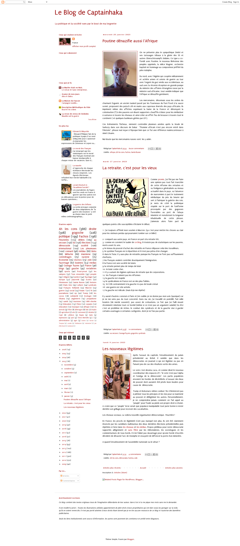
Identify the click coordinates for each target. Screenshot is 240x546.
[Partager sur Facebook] (157, 148)
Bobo (94, 251)
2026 (64, 349)
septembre (69, 373)
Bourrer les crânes (69, 110)
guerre (62, 291)
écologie (88, 296)
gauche (75, 268)
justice (77, 277)
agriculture (65, 312)
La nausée (77, 165)
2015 (64, 440)
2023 (64, 361)
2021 (64, 417)
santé (65, 301)
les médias (141, 427)
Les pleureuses (88, 248)
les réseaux (128, 427)
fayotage (88, 277)
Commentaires (68, 481)
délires (81, 240)
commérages (65, 257)
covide (70, 323)
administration (64, 320)
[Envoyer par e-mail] (149, 148)
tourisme (77, 301)
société (84, 245)
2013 (64, 448)
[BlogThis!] (152, 148)
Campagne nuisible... (70, 103)
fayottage (64, 263)
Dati (87, 310)
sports (67, 271)
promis (161, 179)
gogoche (134, 333)
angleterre (75, 299)
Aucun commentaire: (137, 148)
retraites (91, 312)
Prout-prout (82, 271)
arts (73, 312)
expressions (63, 318)
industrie (88, 323)
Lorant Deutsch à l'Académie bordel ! (81, 186)
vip (75, 293)
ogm (75, 320)
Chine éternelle (83, 318)
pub (72, 318)
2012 (64, 452)
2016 (64, 437)
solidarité (74, 296)
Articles (65, 476)
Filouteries (64, 240)
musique (75, 307)
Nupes (81, 315)
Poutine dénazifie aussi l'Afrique (130, 41)
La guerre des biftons (82, 204)
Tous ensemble (78, 274)
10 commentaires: (135, 329)
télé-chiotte (91, 301)
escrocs (78, 260)
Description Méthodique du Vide (76, 107)
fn (91, 291)
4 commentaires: (135, 454)
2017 (64, 433)
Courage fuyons (124, 333)
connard (69, 251)
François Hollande (71, 288)
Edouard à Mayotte (81, 131)
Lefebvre (71, 315)
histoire (93, 282)
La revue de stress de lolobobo (75, 114)
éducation (67, 304)
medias (92, 263)
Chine (78, 304)
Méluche (69, 254)
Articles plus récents (112, 468)
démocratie (123, 458)
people (93, 274)
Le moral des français (82, 148)
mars (66, 388)
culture (80, 285)
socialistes (91, 268)
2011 (64, 456)
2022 (64, 413)
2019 (64, 425)
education (63, 307)
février (67, 392)
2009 (64, 464)
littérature (78, 323)
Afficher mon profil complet (84, 46)
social (72, 291)
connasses (81, 312)
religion (66, 277)
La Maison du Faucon (71, 101)
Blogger (130, 539)
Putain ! (82, 291)
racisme (85, 257)
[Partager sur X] (154, 148)
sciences (70, 326)
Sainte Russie (136, 152)
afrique (112, 152)
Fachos (127, 152)
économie (63, 260)
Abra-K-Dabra (67, 96)
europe (62, 280)
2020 (64, 421)
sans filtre (133, 430)
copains (89, 304)
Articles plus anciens (174, 468)
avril (66, 384)
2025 (64, 353)
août (66, 377)
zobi (135, 458)
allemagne (78, 310)
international (65, 248)
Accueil (143, 468)
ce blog (137, 242)
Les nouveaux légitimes (122, 348)
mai (66, 380)
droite (92, 229)
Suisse (91, 320)
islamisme (86, 254)
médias (82, 251)
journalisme (63, 293)
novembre (68, 365)
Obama (62, 299)
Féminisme (63, 282)
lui (74, 242)
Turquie (61, 323)
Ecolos (89, 280)
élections (86, 242)
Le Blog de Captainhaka (89, 12)
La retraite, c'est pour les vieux (129, 168)
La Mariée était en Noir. (72, 88)
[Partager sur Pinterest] (159, 148)
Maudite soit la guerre (70, 116)
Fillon (70, 310)
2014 (64, 444)
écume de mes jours (70, 94)
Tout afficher (92, 119)
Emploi (93, 310)
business (79, 263)
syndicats (141, 333)
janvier (67, 396)
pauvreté (75, 280)
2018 (64, 429)
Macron (88, 288)
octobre (68, 369)
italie (91, 315)
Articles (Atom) (120, 473)
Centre (83, 320)
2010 (64, 460)
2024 (64, 357)
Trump (85, 293)
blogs (61, 268)
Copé (60, 315)
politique (64, 236)
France (88, 265)
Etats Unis (67, 285)
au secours (114, 333)
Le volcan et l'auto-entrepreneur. (74, 90)
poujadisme (91, 299)
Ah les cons (120, 152)
